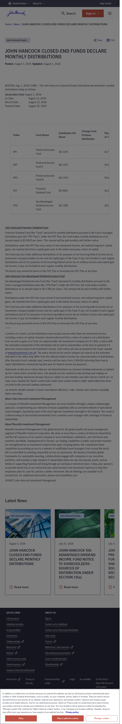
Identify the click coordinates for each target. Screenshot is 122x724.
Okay (21, 718)
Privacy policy (81, 712)
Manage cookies (101, 718)
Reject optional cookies (67, 718)
